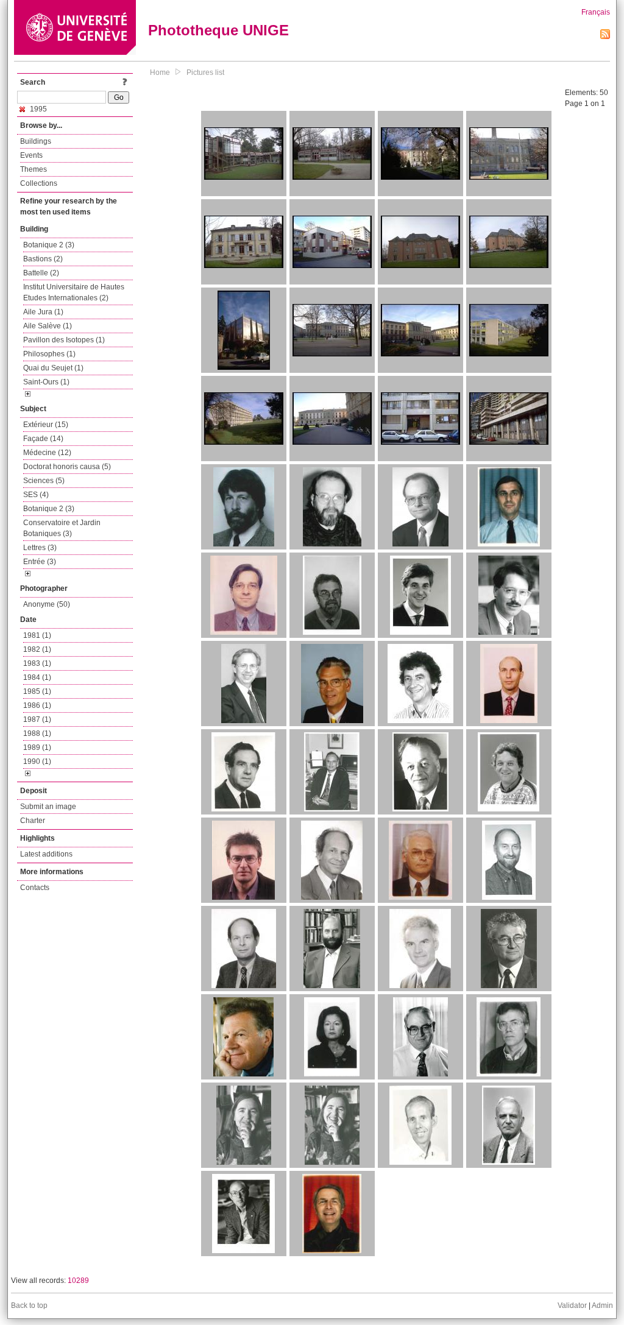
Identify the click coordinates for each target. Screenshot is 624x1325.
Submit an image (48, 806)
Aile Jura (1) (43, 312)
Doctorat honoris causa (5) (67, 466)
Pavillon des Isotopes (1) (64, 340)
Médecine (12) (47, 452)
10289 (78, 1280)
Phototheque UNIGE (218, 30)
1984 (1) (37, 677)
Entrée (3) (39, 561)
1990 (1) (37, 761)
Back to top (29, 1305)
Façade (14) (43, 438)
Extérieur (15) (45, 424)
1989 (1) (37, 747)
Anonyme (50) (46, 604)
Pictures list (205, 72)
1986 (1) (37, 705)
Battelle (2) (41, 273)
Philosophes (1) (49, 354)
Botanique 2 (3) (48, 245)
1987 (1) (37, 719)
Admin (602, 1305)
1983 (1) (37, 663)
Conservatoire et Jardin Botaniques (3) (62, 528)
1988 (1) (37, 733)
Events (31, 155)
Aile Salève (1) (47, 326)
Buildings (35, 141)
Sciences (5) (44, 480)
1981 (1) (37, 635)
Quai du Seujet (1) (53, 368)
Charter (32, 820)
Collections (38, 183)
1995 (37, 109)
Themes (33, 169)
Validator (572, 1305)
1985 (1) (37, 691)
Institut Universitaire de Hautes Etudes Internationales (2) (73, 292)
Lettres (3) (40, 547)
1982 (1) (37, 649)
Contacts (34, 887)
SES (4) (36, 494)
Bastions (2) (43, 259)
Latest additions (46, 854)
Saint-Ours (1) (46, 382)
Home (160, 72)
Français (595, 12)
